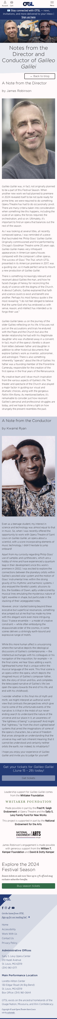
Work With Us (9, 933)
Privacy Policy (9, 942)
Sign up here (28, 17)
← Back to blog (39, 76)
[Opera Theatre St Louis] (28, 4)
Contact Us (8, 938)
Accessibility (9, 929)
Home (5, 924)
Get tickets (28, 778)
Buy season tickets (28, 885)
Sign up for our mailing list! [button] (14, 917)
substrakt (11, 1012)
